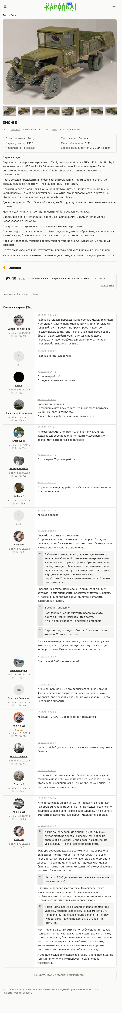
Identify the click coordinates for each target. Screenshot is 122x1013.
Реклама (7, 992)
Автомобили (10, 15)
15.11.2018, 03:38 (46, 825)
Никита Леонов (18, 756)
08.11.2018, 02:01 (46, 427)
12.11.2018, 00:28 (46, 770)
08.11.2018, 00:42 (46, 372)
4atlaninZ (19, 496)
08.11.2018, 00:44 (46, 399)
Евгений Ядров (18, 670)
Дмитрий (19, 784)
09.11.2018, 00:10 (46, 656)
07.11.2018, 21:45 (46, 315)
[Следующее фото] (111, 62)
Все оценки (107, 285)
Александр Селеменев (19, 413)
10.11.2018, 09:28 (46, 684)
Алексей (15, 129)
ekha (54, 129)
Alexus (18, 385)
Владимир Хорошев (19, 328)
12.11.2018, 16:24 (46, 798)
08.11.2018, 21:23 (46, 510)
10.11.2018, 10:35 (46, 712)
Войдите (7, 293)
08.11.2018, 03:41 (46, 454)
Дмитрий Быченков (19, 698)
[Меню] (5, 7)
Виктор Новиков (19, 468)
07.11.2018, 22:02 (46, 351)
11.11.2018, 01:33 (46, 743)
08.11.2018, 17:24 (46, 482)
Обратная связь (23, 992)
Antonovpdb (18, 440)
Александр (19, 725)
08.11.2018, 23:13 (46, 531)
